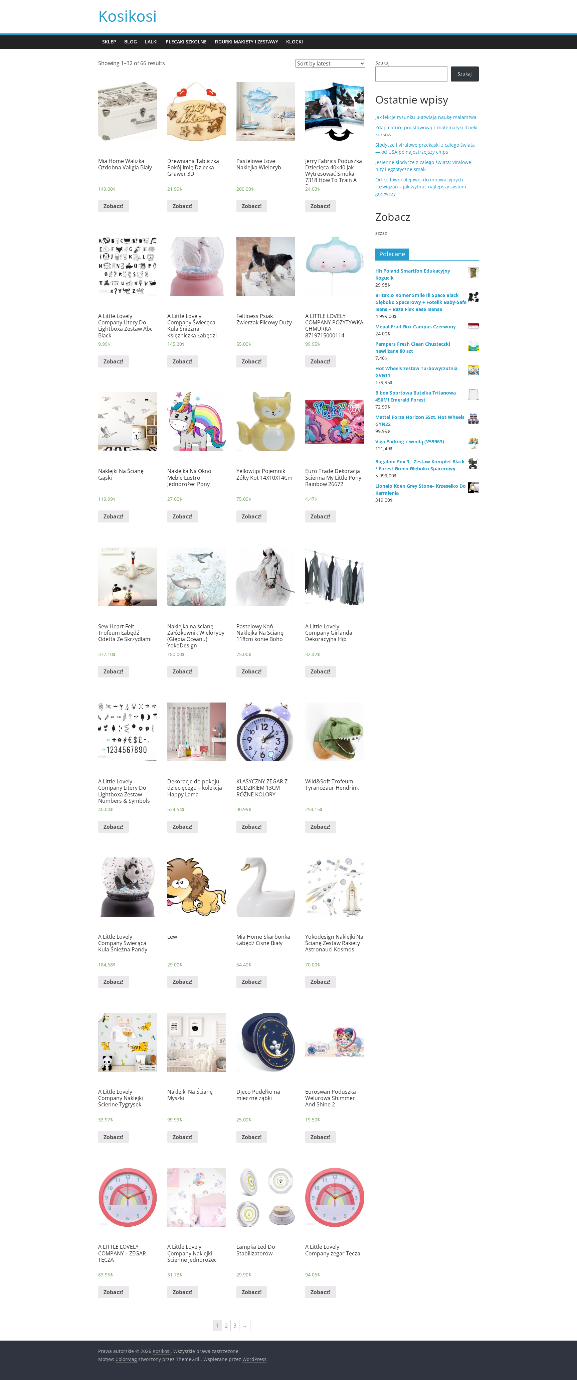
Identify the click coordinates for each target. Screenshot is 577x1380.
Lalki (151, 41)
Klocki (294, 41)
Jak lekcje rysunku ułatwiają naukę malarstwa (425, 117)
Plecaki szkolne (186, 41)
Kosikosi (127, 15)
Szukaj (382, 62)
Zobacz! (114, 206)
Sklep (109, 41)
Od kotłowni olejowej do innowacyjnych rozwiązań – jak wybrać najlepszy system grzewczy (420, 186)
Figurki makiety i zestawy (246, 41)
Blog (130, 41)
